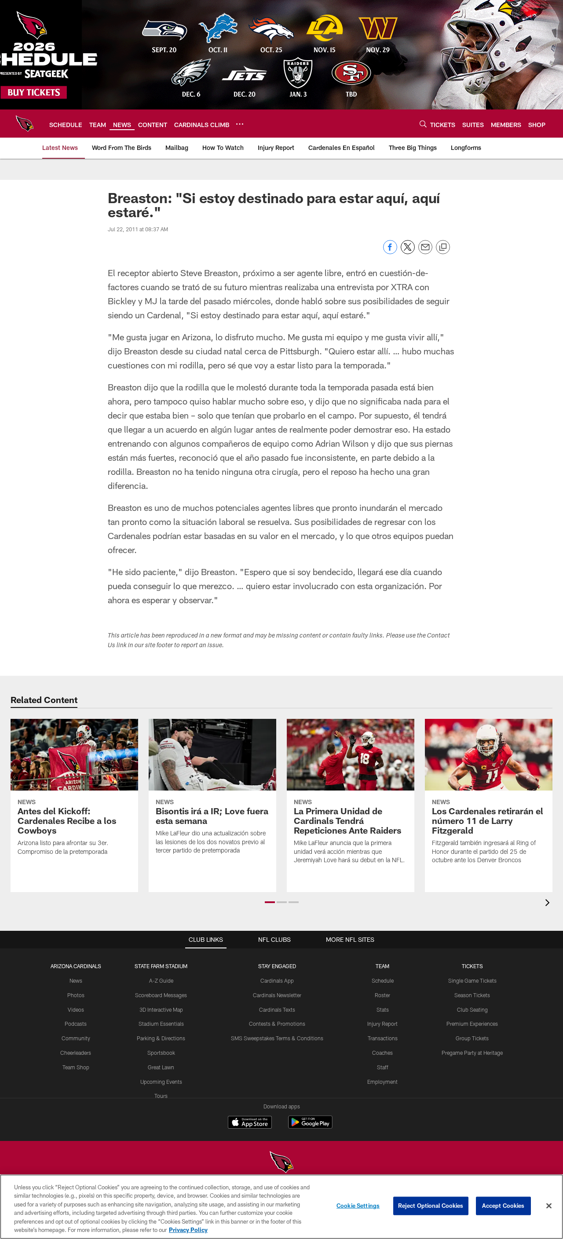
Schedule (383, 980)
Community (76, 1038)
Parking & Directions (161, 1038)
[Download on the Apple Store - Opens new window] (249, 1123)
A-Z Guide (161, 980)
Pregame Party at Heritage (472, 1053)
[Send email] (425, 251)
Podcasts (76, 1023)
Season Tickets (472, 995)
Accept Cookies (503, 1205)
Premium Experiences (472, 1023)
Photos (75, 995)
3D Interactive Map (161, 1009)
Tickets (472, 966)
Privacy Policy (188, 1229)
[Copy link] (443, 247)
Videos (76, 1009)
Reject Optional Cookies (431, 1205)
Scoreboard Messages (161, 995)
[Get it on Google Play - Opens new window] (310, 1126)
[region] (281, 1206)
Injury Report (382, 1023)
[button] (270, 902)
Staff (382, 1067)
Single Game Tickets (472, 980)
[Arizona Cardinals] (281, 1163)
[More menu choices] (239, 124)
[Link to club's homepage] (24, 123)
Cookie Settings (358, 1205)
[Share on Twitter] (408, 251)
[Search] (423, 124)
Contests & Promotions (277, 1023)
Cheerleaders (75, 1053)
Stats (383, 1009)
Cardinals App (277, 980)
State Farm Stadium (161, 966)
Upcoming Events (161, 1082)
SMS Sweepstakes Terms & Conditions (277, 1038)
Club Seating (472, 1009)
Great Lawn (161, 1067)
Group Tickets (472, 1038)
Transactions (383, 1038)
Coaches (382, 1053)
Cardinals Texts (277, 1009)
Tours (161, 1096)
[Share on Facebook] (390, 251)
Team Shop (75, 1067)
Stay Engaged (277, 966)
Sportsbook (161, 1053)
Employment (382, 1082)
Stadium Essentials (161, 1023)
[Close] (549, 1206)
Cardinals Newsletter (277, 995)
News (75, 980)
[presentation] (548, 903)
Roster (382, 995)
